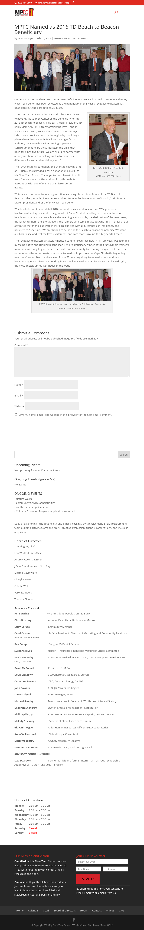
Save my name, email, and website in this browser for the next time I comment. (65, 414)
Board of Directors (65, 910)
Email (18, 395)
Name (19, 384)
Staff (46, 910)
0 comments (80, 38)
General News (62, 38)
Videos (110, 910)
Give (121, 910)
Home (20, 910)
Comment (21, 345)
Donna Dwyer (26, 38)
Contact (97, 910)
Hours (84, 910)
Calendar (33, 910)
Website (19, 406)
